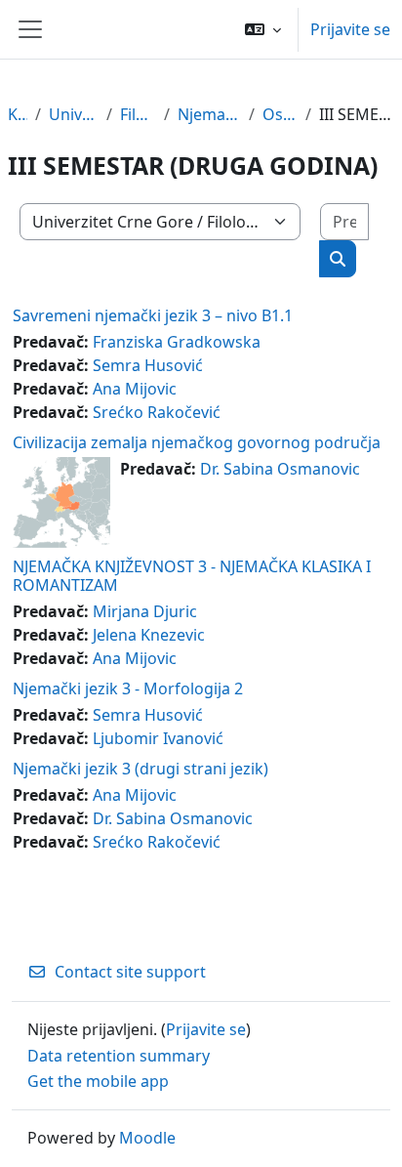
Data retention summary (118, 1055)
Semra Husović (148, 365)
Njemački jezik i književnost (210, 114)
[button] (263, 29)
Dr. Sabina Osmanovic (280, 468)
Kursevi (17, 114)
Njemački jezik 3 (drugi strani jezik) (140, 768)
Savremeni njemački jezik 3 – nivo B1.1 (153, 315)
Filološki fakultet (137, 114)
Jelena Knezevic (149, 635)
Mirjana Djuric (145, 611)
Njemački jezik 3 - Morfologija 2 (128, 688)
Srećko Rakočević (157, 412)
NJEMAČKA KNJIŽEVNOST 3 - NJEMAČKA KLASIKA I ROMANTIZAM (192, 576)
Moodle (147, 1137)
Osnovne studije (280, 114)
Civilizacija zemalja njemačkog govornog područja (197, 442)
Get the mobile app (98, 1081)
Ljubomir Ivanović (158, 738)
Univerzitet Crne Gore (74, 114)
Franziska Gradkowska (177, 342)
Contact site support (130, 971)
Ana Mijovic (135, 388)
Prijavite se (350, 29)
